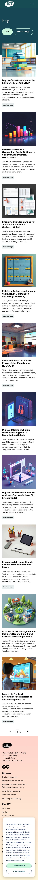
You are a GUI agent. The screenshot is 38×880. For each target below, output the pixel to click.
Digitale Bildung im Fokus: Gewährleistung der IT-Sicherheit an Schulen (16, 433)
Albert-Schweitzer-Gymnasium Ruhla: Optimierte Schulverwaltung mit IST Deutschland (18, 153)
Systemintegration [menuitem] (10, 777)
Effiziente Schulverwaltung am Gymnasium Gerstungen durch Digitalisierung (18, 294)
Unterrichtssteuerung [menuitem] (11, 791)
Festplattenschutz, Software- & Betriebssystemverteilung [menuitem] (15, 786)
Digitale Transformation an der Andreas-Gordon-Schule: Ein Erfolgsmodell (18, 495)
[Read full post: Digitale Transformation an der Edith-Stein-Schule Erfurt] (19, 60)
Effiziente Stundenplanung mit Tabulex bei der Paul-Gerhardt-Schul (18, 225)
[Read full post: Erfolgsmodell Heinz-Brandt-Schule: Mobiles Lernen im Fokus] (19, 541)
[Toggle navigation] (32, 4)
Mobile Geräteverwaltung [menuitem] (12, 781)
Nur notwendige (19, 871)
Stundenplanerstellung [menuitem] (11, 798)
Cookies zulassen (19, 865)
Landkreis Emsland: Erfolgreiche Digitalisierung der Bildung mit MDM (17, 697)
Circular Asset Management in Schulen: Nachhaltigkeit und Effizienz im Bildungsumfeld (19, 634)
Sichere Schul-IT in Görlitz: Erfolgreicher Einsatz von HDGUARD (17, 363)
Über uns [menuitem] (6, 808)
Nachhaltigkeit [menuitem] (8, 816)
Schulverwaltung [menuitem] (9, 795)
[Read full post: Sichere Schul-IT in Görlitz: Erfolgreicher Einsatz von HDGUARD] (19, 340)
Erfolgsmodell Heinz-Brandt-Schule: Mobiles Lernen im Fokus (18, 565)
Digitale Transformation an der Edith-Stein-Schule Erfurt (18, 81)
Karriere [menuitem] (5, 812)
